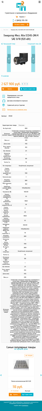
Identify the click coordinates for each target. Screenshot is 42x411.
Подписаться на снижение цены (17, 110)
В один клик (28, 394)
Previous (9, 54)
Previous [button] (1, 375)
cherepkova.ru (25, 405)
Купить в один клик (29, 89)
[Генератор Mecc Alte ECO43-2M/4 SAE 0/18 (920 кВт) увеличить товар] (21, 59)
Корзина (22, 17)
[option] (21, 375)
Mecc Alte (6, 30)
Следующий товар (33, 44)
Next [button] (41, 375)
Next (33, 54)
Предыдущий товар (9, 44)
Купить (10, 89)
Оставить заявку (19, 25)
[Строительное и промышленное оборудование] (21, 6)
